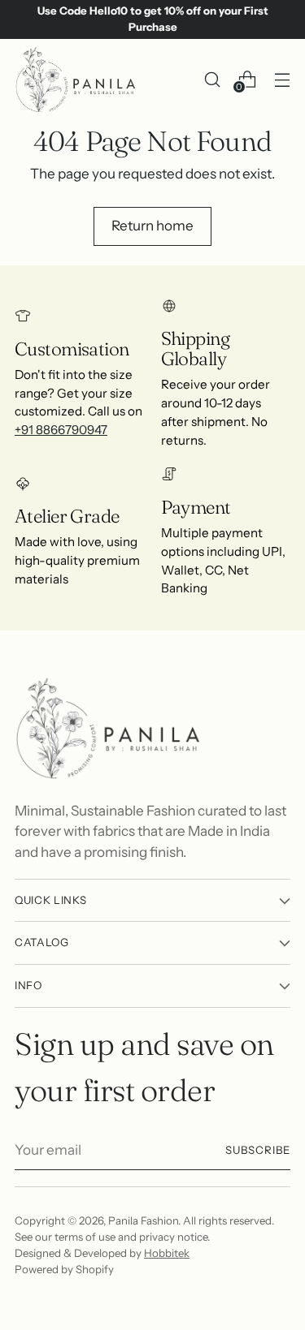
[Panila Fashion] (76, 79)
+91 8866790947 (61, 429)
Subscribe (257, 1149)
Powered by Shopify (64, 1269)
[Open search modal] (212, 79)
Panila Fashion (143, 1220)
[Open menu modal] (281, 79)
